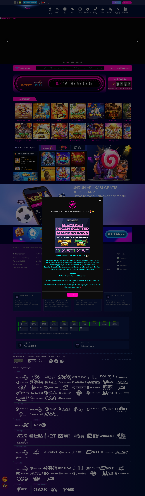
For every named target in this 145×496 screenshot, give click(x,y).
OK (72, 295)
